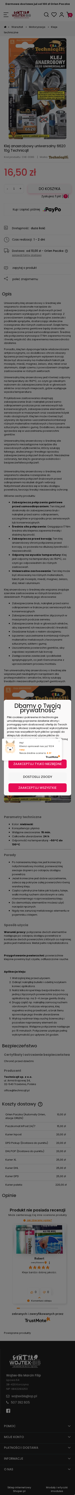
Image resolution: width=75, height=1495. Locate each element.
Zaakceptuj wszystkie (37, 787)
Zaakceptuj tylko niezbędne (37, 764)
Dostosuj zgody (37, 776)
